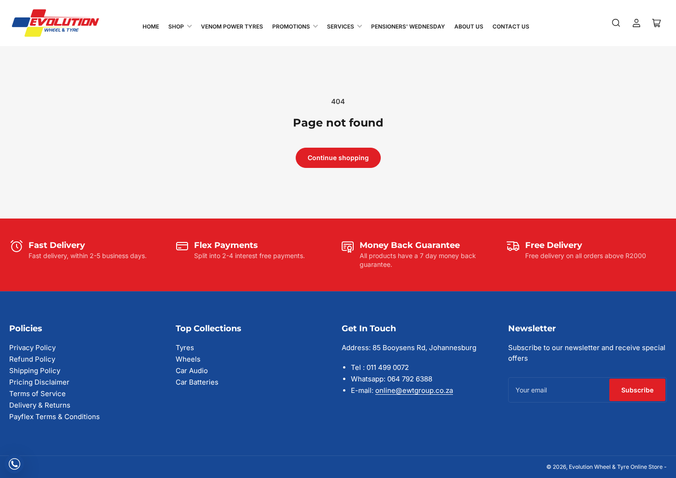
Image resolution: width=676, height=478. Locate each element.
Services (340, 26)
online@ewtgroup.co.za (414, 390)
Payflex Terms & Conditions (54, 416)
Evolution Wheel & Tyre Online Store (616, 466)
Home (151, 26)
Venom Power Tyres (232, 26)
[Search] (616, 23)
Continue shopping (338, 157)
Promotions (291, 26)
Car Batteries (197, 382)
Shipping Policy (34, 370)
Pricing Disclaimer (39, 382)
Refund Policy (32, 359)
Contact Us (511, 26)
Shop (176, 26)
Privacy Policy (32, 347)
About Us (468, 26)
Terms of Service (37, 393)
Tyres (185, 347)
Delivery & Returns (39, 405)
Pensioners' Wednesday (408, 26)
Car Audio (192, 370)
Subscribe (637, 390)
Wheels (188, 359)
